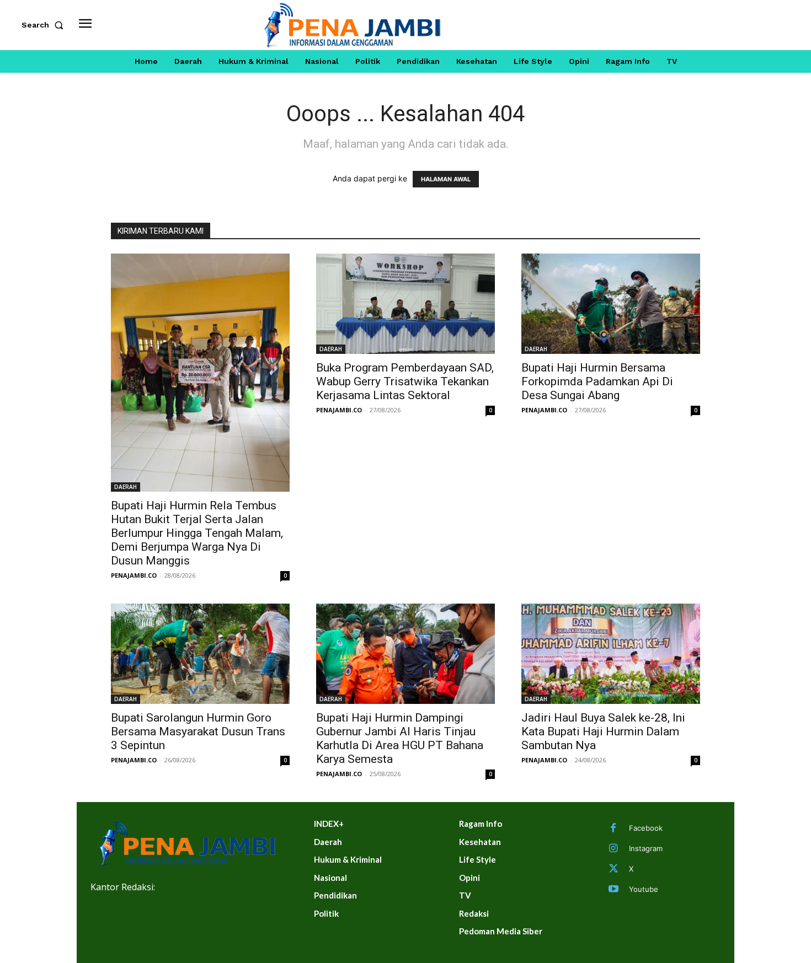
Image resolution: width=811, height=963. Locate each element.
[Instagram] (613, 849)
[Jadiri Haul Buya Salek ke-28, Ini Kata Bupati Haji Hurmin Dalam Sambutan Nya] (610, 654)
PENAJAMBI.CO (134, 575)
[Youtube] (613, 890)
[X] (613, 869)
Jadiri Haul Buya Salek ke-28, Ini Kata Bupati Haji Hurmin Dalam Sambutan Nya (603, 731)
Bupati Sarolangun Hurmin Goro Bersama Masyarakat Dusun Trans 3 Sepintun (198, 731)
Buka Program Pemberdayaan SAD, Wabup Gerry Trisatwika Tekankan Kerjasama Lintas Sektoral (405, 381)
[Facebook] (613, 828)
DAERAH (125, 487)
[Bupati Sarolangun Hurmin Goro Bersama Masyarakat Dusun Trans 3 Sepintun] (200, 654)
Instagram (646, 848)
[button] (45, 24)
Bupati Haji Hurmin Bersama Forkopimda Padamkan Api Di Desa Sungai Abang (597, 381)
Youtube (643, 889)
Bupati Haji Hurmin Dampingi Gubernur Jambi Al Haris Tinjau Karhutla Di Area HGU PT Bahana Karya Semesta (399, 738)
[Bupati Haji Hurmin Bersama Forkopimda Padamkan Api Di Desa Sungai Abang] (610, 304)
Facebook (646, 828)
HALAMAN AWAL (446, 179)
